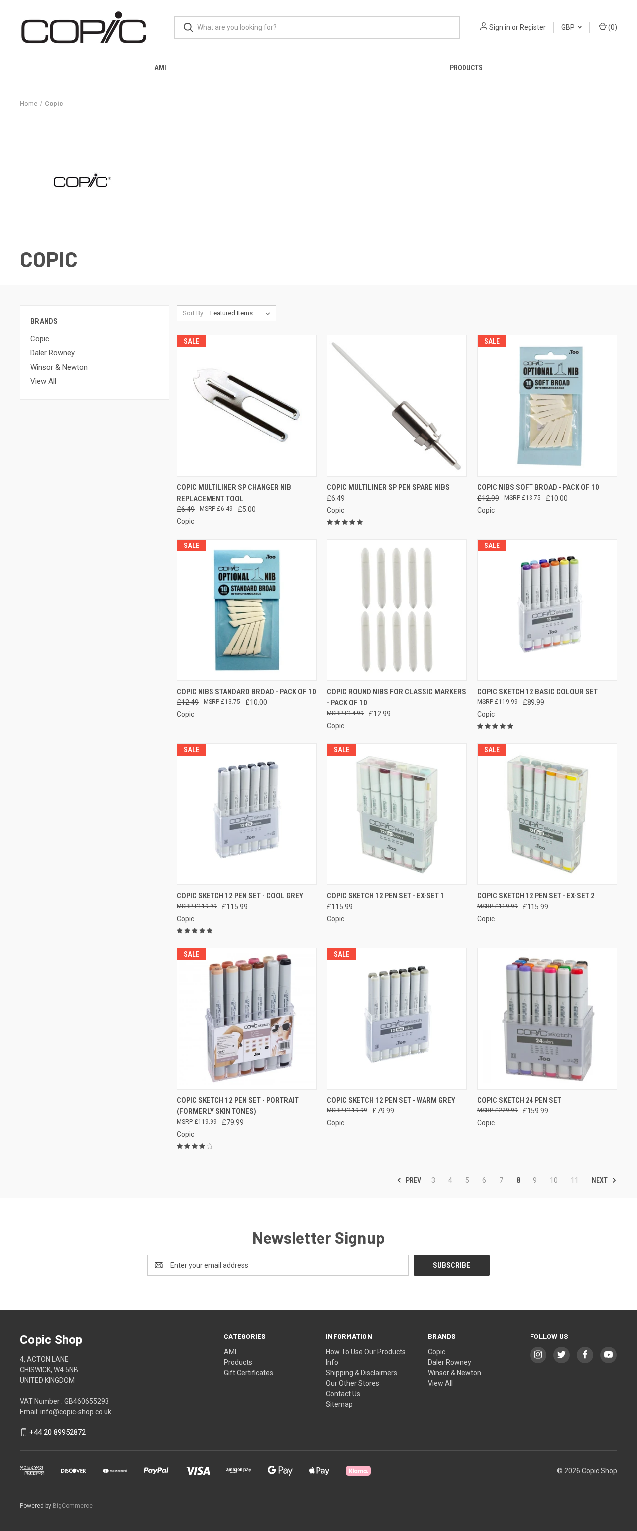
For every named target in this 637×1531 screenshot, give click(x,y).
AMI (160, 68)
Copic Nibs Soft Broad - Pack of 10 (538, 487)
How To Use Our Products (366, 1352)
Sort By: (194, 313)
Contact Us (343, 1394)
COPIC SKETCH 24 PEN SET (519, 1100)
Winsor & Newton (59, 367)
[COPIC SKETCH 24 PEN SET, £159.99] (547, 1019)
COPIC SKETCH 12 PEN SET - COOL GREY (240, 895)
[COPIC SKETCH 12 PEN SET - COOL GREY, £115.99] (247, 814)
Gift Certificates (248, 1373)
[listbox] (242, 313)
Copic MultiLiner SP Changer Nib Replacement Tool (234, 493)
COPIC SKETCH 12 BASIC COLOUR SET (537, 691)
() (612, 27)
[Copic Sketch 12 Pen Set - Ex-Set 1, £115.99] (397, 814)
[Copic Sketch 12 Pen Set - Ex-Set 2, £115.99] (547, 814)
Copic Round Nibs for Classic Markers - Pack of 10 (396, 697)
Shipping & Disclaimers (361, 1373)
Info (332, 1362)
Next (600, 1180)
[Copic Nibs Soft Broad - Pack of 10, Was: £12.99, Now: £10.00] (547, 406)
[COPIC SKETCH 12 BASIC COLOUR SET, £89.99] (547, 610)
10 (554, 1180)
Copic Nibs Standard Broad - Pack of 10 (246, 691)
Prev (412, 1180)
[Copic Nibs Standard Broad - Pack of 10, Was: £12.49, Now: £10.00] (247, 610)
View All (43, 381)
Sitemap (339, 1404)
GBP (568, 27)
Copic (39, 338)
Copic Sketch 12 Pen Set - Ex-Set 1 (385, 895)
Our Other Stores (352, 1383)
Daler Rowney (52, 352)
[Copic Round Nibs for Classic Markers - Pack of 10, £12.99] (397, 610)
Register (533, 27)
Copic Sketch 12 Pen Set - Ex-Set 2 (536, 895)
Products (466, 68)
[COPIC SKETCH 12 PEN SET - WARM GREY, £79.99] (397, 1019)
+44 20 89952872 (57, 1432)
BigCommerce (73, 1505)
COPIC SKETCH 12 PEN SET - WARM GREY (391, 1100)
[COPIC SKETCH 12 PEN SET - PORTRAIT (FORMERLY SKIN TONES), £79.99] (247, 1019)
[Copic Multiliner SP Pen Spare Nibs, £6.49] (397, 406)
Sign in (499, 27)
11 (575, 1180)
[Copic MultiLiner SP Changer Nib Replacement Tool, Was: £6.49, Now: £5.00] (247, 406)
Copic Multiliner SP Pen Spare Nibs (388, 487)
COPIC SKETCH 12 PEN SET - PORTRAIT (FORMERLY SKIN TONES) (238, 1106)
